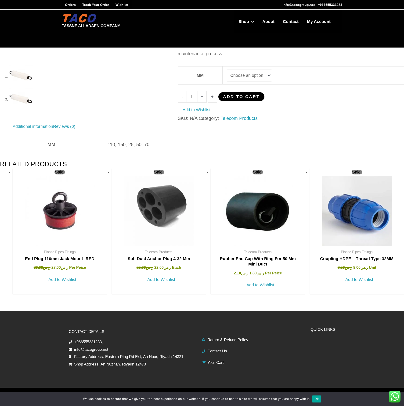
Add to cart (241, 96)
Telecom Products (239, 118)
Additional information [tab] (33, 126)
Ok (316, 399)
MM (200, 75)
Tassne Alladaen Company (91, 26)
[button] (194, 110)
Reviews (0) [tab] (64, 126)
